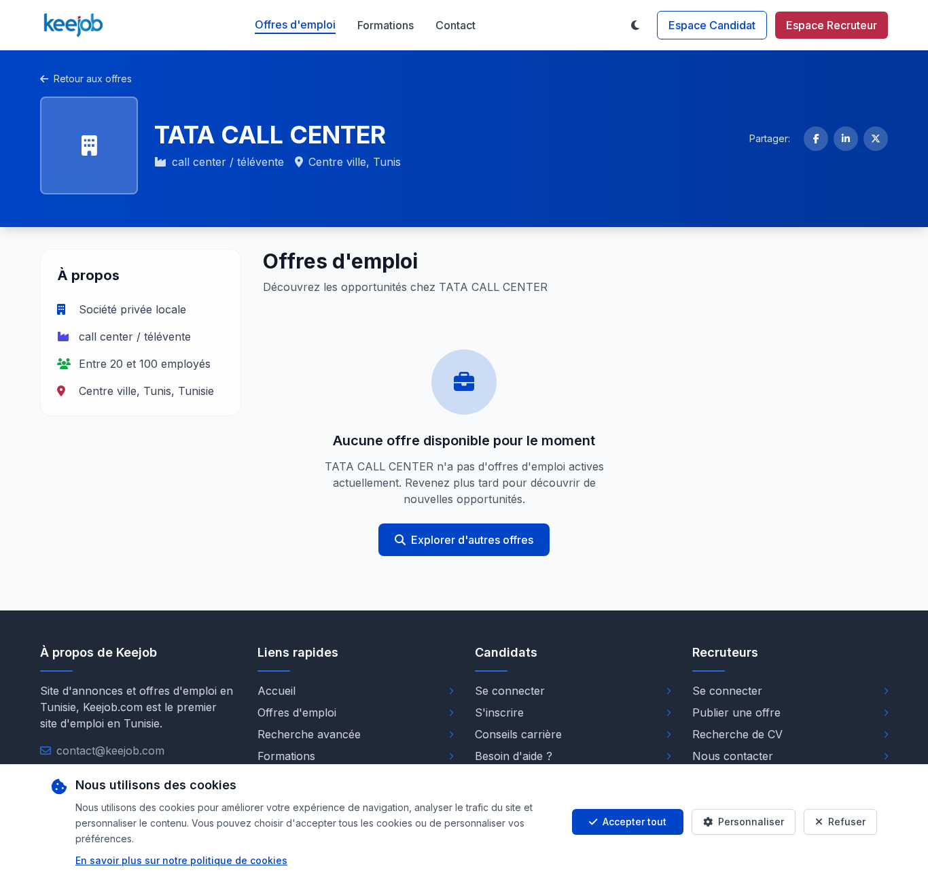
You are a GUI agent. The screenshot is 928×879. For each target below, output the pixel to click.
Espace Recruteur (831, 25)
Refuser (846, 821)
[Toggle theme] (635, 25)
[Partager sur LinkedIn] (846, 138)
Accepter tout (634, 821)
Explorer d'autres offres (472, 540)
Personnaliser (751, 821)
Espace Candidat (711, 25)
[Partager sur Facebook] (816, 138)
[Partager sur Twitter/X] (875, 138)
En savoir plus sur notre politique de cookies (181, 860)
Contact (455, 25)
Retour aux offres (93, 78)
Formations (385, 25)
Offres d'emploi (295, 24)
